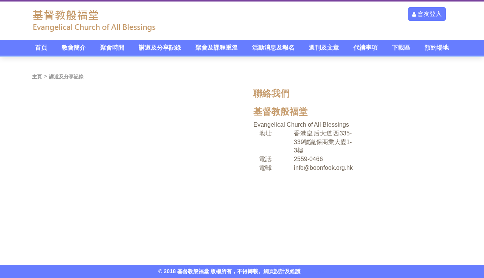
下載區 (401, 47)
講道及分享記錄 (160, 47)
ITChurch (314, 271)
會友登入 (429, 14)
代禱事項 (366, 47)
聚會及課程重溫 (216, 47)
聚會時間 (112, 47)
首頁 (41, 47)
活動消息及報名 (273, 47)
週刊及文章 (324, 47)
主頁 (37, 76)
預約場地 (437, 47)
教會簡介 (74, 47)
